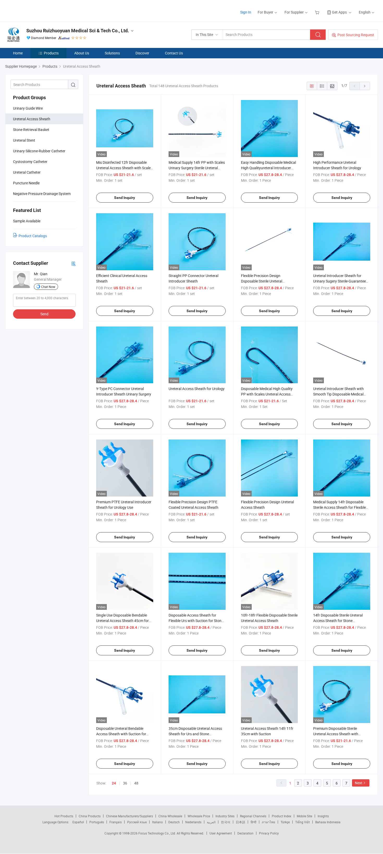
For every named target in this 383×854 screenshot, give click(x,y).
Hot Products (63, 816)
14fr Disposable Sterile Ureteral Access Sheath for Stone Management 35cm (338, 621)
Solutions (112, 53)
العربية (211, 822)
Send (44, 313)
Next (358, 782)
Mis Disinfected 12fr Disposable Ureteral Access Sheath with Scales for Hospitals (124, 168)
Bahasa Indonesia (328, 822)
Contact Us (174, 53)
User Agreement (220, 833)
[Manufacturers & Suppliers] (38, 10)
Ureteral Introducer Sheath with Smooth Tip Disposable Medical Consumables (338, 394)
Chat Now (48, 287)
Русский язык (137, 822)
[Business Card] (73, 263)
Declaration (245, 833)
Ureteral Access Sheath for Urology (197, 388)
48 (136, 783)
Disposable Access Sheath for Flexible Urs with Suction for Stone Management (196, 621)
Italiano (157, 822)
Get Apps (339, 12)
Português (96, 822)
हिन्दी (253, 822)
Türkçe (285, 822)
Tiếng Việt (302, 822)
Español (78, 822)
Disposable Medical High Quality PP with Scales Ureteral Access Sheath (267, 394)
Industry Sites (224, 816)
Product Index (281, 816)
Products (51, 53)
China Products (90, 816)
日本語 (240, 822)
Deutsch (174, 822)
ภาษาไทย (268, 822)
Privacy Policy (269, 833)
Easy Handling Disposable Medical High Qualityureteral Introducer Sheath (268, 168)
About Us (81, 53)
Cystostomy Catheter (30, 161)
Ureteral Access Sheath (31, 118)
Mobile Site (304, 816)
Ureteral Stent (24, 140)
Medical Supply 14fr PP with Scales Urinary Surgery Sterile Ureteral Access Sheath (197, 168)
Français (115, 822)
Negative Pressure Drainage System (42, 193)
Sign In (245, 12)
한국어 (225, 822)
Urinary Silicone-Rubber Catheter (39, 150)
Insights (323, 816)
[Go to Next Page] (365, 86)
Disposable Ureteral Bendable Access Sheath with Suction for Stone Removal (121, 734)
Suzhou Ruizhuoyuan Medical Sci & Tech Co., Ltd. (77, 30)
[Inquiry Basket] (317, 12)
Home (18, 53)
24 (114, 783)
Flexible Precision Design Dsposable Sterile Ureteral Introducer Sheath (261, 281)
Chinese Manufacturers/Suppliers (129, 816)
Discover (142, 53)
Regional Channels (253, 816)
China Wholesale (170, 816)
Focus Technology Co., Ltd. (157, 833)
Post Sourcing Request (355, 34)
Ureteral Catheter (27, 172)
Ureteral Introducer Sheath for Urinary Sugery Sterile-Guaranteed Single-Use (340, 281)
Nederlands (193, 822)
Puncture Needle (26, 182)
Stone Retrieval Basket (31, 129)
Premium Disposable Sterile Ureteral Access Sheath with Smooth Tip (335, 734)
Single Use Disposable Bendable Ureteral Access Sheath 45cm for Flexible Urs (122, 621)
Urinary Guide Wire (28, 108)
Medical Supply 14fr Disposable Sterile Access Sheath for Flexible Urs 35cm (339, 507)
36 (125, 783)
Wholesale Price (199, 816)
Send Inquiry (124, 198)
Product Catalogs (32, 235)
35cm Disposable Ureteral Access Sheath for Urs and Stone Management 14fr (195, 734)
